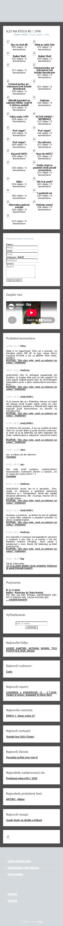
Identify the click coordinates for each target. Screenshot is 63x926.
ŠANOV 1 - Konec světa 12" (20, 716)
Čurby (9, 672)
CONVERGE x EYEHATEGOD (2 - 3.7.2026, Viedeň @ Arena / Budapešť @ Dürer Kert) (31, 693)
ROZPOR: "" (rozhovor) (31, 361)
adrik (40, 921)
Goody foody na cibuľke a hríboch (24, 820)
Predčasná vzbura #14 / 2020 (21, 778)
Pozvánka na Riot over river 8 (22, 757)
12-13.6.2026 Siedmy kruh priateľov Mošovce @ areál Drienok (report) (31, 567)
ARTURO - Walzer (15, 799)
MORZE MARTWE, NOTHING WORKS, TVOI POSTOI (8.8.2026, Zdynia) (31, 649)
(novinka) (11, 457)
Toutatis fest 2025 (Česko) (20, 737)
